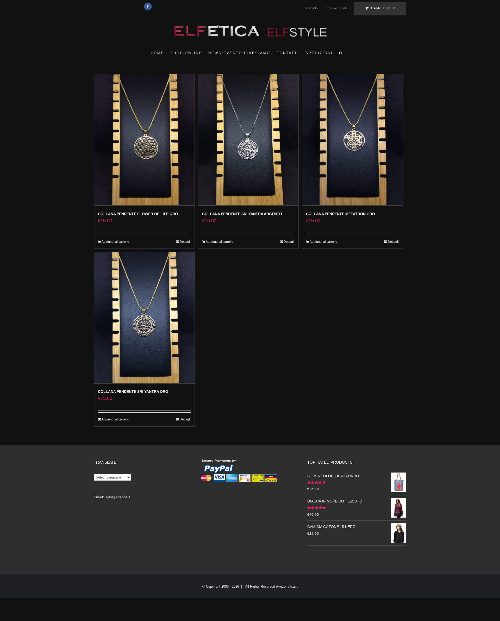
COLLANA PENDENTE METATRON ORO (340, 214)
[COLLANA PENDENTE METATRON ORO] (352, 140)
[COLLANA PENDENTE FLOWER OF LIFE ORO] (144, 140)
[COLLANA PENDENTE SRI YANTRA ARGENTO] (248, 140)
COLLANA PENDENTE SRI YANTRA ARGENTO (242, 214)
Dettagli (185, 242)
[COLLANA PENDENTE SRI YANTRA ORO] (144, 318)
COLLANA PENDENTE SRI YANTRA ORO (133, 391)
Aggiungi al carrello (115, 242)
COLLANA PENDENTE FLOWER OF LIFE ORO (138, 214)
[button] (341, 53)
